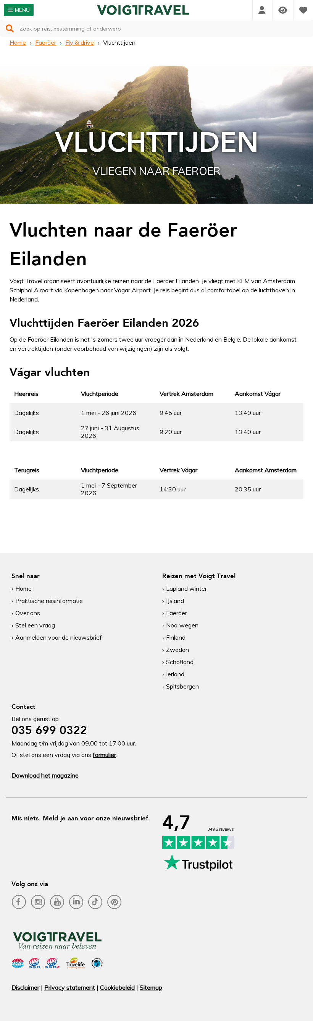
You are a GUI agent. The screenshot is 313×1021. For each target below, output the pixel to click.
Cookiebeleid (117, 987)
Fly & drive (79, 42)
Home (18, 42)
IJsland (175, 600)
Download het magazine (45, 775)
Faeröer (45, 42)
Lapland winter (186, 588)
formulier (104, 754)
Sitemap (151, 987)
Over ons (27, 613)
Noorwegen (182, 625)
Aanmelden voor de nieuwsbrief (58, 637)
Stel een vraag (35, 625)
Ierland (175, 674)
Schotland (180, 662)
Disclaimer (25, 987)
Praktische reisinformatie (49, 600)
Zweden (177, 649)
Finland (176, 637)
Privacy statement (69, 987)
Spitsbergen (182, 686)
